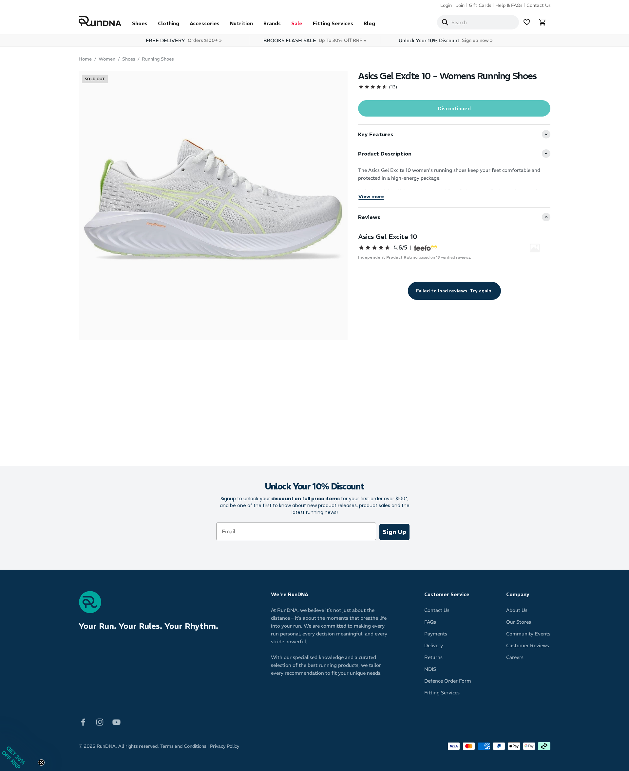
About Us (516, 610)
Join (460, 5)
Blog (369, 23)
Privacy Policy (224, 746)
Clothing (168, 23)
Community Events (528, 634)
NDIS (430, 669)
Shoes (139, 23)
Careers (515, 657)
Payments (435, 634)
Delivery (433, 645)
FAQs (430, 622)
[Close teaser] (41, 762)
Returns (433, 657)
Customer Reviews (527, 645)
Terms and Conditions (183, 746)
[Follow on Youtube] (116, 722)
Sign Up (394, 532)
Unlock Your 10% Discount (445, 40)
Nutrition (241, 23)
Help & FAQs (508, 5)
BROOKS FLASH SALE (314, 40)
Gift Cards (480, 5)
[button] (19, 751)
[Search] (445, 22)
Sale (296, 23)
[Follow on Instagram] (99, 722)
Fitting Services (333, 23)
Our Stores (518, 622)
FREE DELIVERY (183, 40)
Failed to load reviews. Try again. (454, 291)
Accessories (204, 23)
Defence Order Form (447, 681)
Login (446, 5)
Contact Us (538, 5)
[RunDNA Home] (100, 21)
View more (371, 196)
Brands (272, 23)
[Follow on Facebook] (83, 722)
